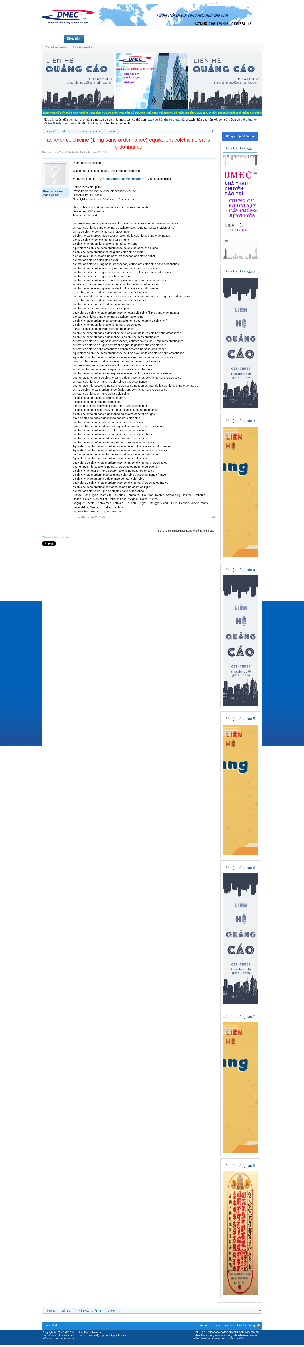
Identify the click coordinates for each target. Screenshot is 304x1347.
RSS (258, 1325)
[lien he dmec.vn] (78, 107)
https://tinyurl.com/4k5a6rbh (122, 178)
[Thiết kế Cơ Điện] (156, 1343)
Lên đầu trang (246, 1325)
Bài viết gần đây (82, 47)
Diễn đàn (74, 38)
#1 (213, 517)
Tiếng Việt (50, 1325)
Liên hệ (202, 1325)
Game (63, 152)
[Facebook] (142, 1343)
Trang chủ (52, 38)
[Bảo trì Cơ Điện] (163, 1343)
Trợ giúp (214, 1325)
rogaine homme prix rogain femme (97, 511)
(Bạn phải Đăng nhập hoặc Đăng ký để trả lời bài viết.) (186, 530)
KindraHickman (88, 152)
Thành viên (95, 38)
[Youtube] (170, 1343)
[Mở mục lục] (212, 131)
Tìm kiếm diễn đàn (57, 47)
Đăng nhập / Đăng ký (240, 136)
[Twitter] (150, 1343)
